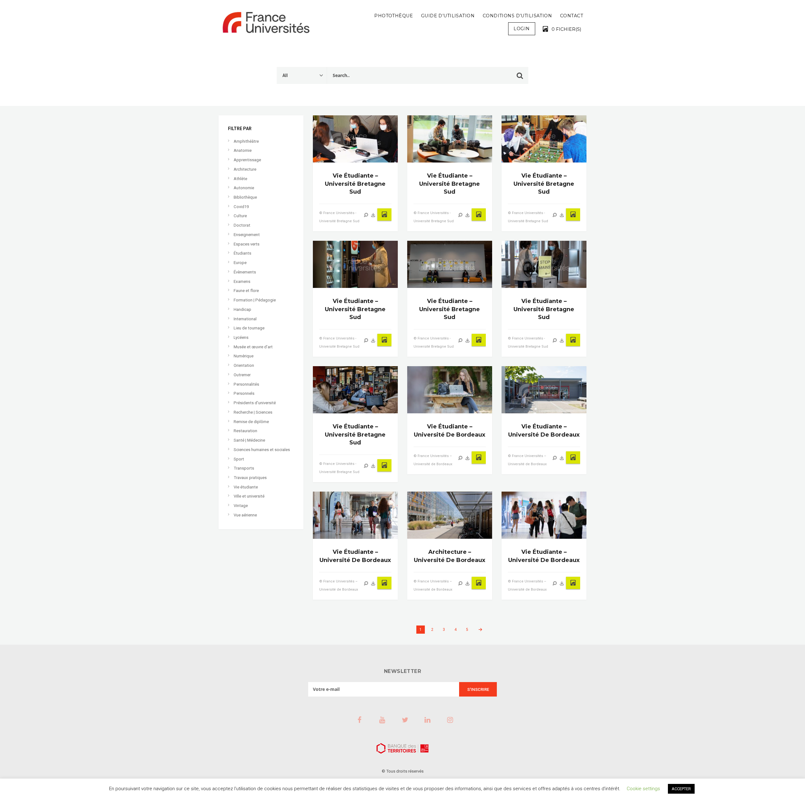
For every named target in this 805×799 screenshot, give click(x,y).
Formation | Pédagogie (255, 300)
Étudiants (242, 253)
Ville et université (249, 496)
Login (522, 28)
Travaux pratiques (250, 477)
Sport (239, 459)
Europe (240, 262)
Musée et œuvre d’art (253, 346)
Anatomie (243, 150)
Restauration (245, 430)
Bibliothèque (245, 197)
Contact (571, 16)
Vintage (241, 505)
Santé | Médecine (249, 440)
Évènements (245, 272)
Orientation (244, 365)
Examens (242, 281)
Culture (240, 215)
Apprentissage (247, 159)
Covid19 (241, 206)
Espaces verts (246, 244)
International (245, 319)
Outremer (242, 374)
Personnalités (246, 384)
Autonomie (244, 187)
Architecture (245, 169)
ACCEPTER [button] (681, 788)
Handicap (242, 309)
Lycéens (241, 337)
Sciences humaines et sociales (262, 449)
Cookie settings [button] (643, 788)
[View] (366, 215)
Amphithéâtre (246, 141)
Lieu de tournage (249, 328)
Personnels (244, 393)
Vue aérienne (245, 515)
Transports (244, 468)
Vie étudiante (246, 487)
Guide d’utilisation (448, 16)
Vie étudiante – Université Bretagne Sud (355, 183)
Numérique (243, 356)
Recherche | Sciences (253, 412)
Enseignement (247, 234)
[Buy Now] (373, 215)
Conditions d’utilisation (517, 16)
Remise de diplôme (251, 421)
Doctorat (242, 225)
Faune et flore (246, 290)
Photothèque (393, 16)
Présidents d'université (255, 402)
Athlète (240, 178)
